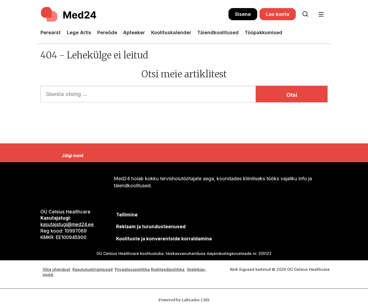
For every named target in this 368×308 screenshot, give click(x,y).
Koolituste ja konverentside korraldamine (164, 238)
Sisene (243, 14)
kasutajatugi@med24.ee (67, 224)
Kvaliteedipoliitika (168, 269)
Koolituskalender (171, 32)
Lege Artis (79, 32)
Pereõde (107, 32)
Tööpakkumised (263, 32)
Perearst (50, 32)
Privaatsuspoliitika (132, 269)
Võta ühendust (56, 269)
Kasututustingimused (92, 269)
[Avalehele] (134, 14)
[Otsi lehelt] (305, 14)
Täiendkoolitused (218, 32)
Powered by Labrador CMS (184, 299)
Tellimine (127, 214)
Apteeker (134, 32)
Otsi (291, 95)
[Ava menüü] (321, 14)
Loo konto (277, 14)
